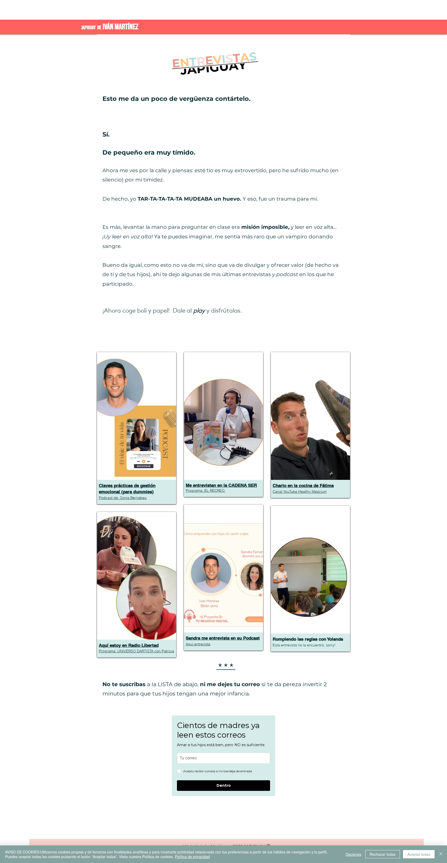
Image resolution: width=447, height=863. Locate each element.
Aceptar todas (418, 854)
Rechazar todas (383, 854)
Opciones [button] (353, 854)
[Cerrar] (441, 854)
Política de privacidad (192, 856)
